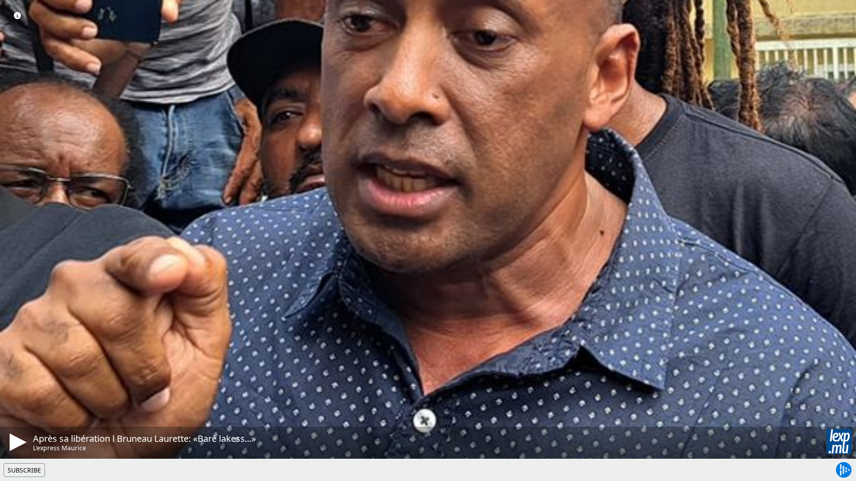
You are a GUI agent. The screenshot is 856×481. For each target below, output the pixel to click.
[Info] (17, 15)
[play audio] (16, 442)
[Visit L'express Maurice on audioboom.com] (839, 441)
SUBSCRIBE (24, 470)
